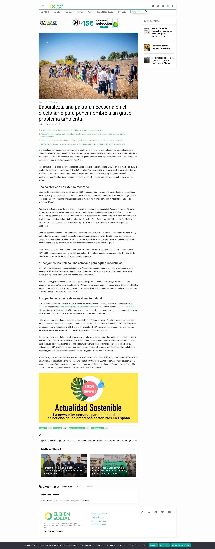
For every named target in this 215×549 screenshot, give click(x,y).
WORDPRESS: (67, 486)
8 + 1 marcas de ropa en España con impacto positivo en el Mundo (162, 60)
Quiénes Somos (97, 517)
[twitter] (158, 6)
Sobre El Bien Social (105, 12)
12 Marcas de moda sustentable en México (161, 47)
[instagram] (167, 6)
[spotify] (155, 512)
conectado (62, 500)
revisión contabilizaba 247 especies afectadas (77, 307)
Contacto (122, 12)
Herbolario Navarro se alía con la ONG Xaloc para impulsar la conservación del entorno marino (62, 470)
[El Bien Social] (55, 7)
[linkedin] (162, 6)
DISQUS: (90, 486)
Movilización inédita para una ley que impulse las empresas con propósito (71, 130)
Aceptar (153, 545)
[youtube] (153, 6)
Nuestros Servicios (98, 521)
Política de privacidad (180, 545)
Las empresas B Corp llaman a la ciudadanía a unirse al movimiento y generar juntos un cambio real (109, 470)
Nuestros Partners (98, 525)
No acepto (164, 545)
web (129, 285)
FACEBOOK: (80, 486)
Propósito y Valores (99, 513)
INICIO (46, 12)
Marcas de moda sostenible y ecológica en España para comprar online (161, 32)
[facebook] (172, 6)
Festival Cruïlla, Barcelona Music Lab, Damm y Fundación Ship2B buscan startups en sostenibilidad (82, 141)
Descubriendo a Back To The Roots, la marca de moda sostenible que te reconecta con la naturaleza (83, 144)
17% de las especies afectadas (55, 323)
